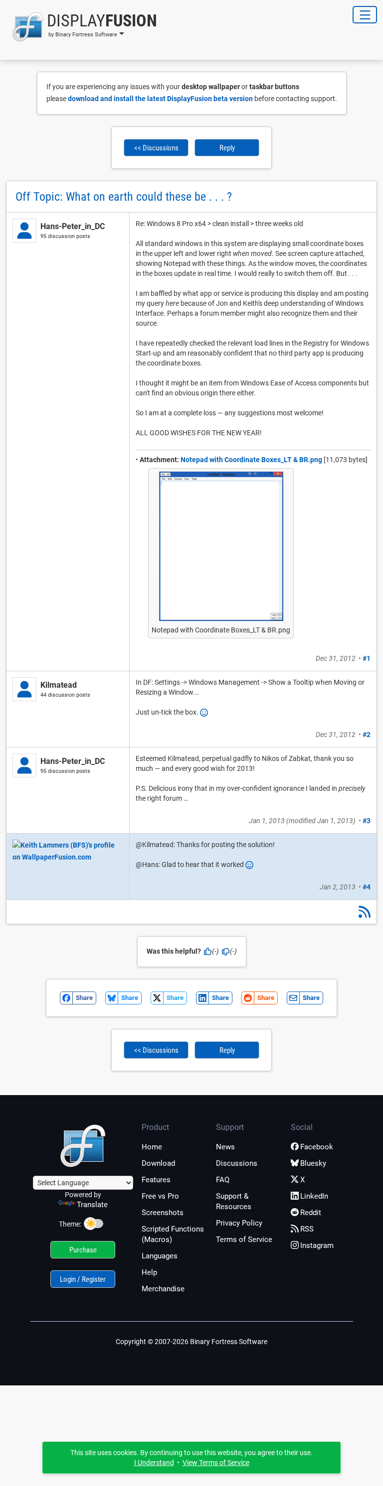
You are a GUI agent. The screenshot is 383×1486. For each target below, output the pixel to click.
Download (158, 1163)
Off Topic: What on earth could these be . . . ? (123, 197)
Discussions (236, 1163)
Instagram (317, 1245)
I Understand (154, 1463)
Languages (160, 1255)
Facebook (316, 1146)
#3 (367, 821)
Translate (92, 1204)
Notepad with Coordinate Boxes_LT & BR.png (251, 460)
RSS (307, 1229)
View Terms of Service (216, 1463)
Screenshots (163, 1212)
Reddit (310, 1212)
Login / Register (83, 1279)
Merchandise (163, 1288)
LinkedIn (314, 1196)
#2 (367, 735)
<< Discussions (156, 147)
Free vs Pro (160, 1196)
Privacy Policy (239, 1223)
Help (149, 1272)
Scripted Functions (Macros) (173, 1234)
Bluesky (313, 1163)
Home (152, 1146)
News (225, 1146)
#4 (367, 887)
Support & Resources (233, 1201)
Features (156, 1179)
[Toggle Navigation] (365, 14)
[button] (81, 27)
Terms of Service (244, 1239)
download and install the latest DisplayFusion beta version (160, 99)
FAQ (222, 1179)
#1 (367, 658)
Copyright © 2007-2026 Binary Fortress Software (191, 1342)
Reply (227, 147)
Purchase (83, 1249)
